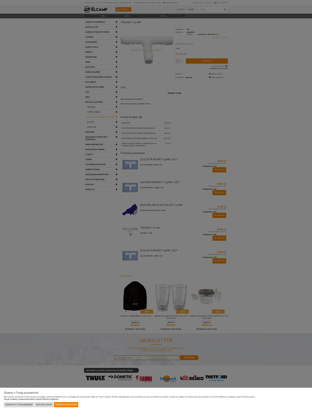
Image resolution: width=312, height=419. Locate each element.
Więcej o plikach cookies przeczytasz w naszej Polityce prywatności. (31, 399)
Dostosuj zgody (44, 405)
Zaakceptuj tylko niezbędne (19, 405)
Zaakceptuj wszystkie (66, 405)
